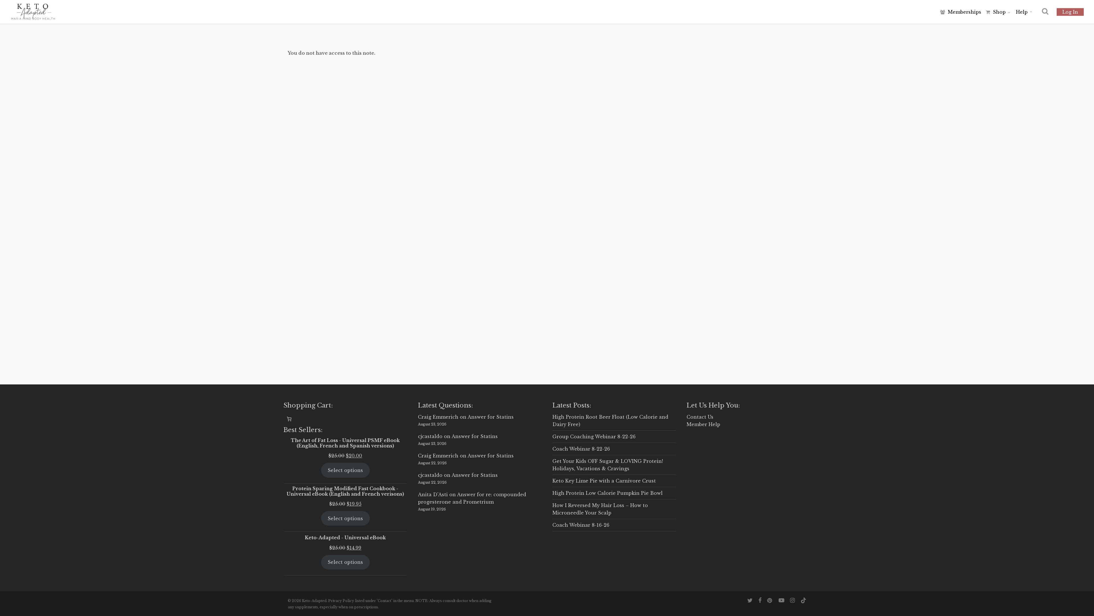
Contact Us (700, 417)
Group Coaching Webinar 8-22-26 (594, 436)
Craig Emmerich (438, 417)
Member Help (703, 424)
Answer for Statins (491, 417)
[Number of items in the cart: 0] (289, 419)
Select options (345, 470)
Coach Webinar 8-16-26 (580, 525)
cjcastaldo (430, 436)
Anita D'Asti (433, 494)
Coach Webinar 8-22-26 (581, 449)
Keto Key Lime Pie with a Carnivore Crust (604, 481)
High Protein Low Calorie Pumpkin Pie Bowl (607, 493)
